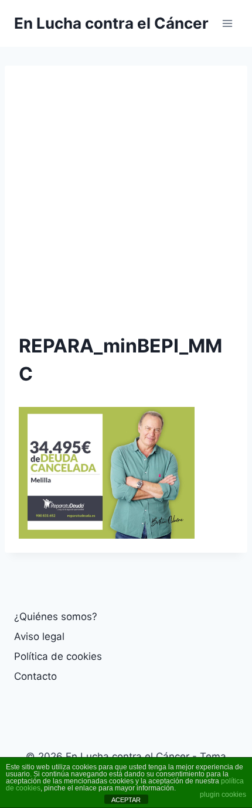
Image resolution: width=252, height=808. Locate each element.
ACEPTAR (126, 799)
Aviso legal (39, 636)
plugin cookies (223, 794)
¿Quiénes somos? (55, 616)
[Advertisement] (126, 205)
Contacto (35, 676)
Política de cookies (58, 656)
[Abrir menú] (227, 23)
